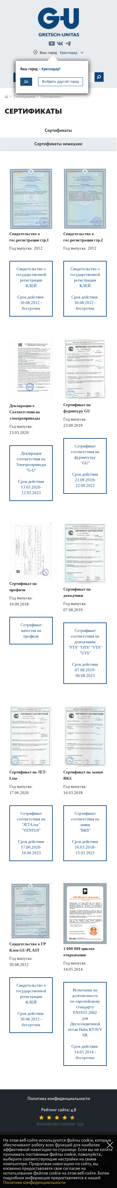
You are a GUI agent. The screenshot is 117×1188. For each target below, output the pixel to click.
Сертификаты (58, 130)
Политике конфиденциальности (34, 1182)
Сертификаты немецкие (58, 144)
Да (26, 81)
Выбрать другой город (60, 81)
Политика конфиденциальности (58, 1098)
